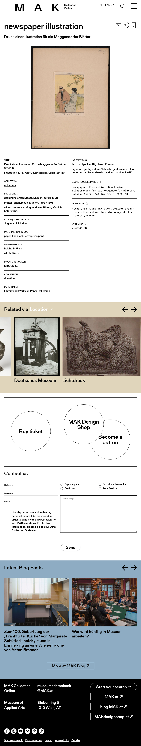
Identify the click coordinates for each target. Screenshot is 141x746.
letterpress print (34, 236)
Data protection (33, 740)
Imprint (48, 740)
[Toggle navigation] (134, 6)
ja (112, 5)
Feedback (69, 488)
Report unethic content (115, 484)
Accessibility (62, 740)
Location (39, 309)
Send (70, 547)
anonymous (21, 202)
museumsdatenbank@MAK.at (53, 688)
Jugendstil (10, 223)
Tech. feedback (111, 488)
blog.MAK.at (111, 706)
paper (7, 236)
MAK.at (111, 697)
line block (17, 236)
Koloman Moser (22, 198)
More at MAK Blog (68, 666)
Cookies (75, 740)
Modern (23, 223)
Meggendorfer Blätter (38, 207)
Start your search (111, 687)
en (107, 5)
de (101, 5)
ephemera (10, 185)
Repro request (72, 484)
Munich (37, 198)
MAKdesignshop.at (111, 716)
